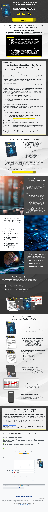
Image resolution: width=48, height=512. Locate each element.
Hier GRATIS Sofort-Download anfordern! (23, 20)
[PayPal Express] (24, 453)
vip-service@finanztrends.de (9, 425)
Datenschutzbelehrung (19, 504)
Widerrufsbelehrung (24, 504)
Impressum (30, 504)
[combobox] (14, 472)
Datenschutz (33, 480)
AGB (27, 504)
